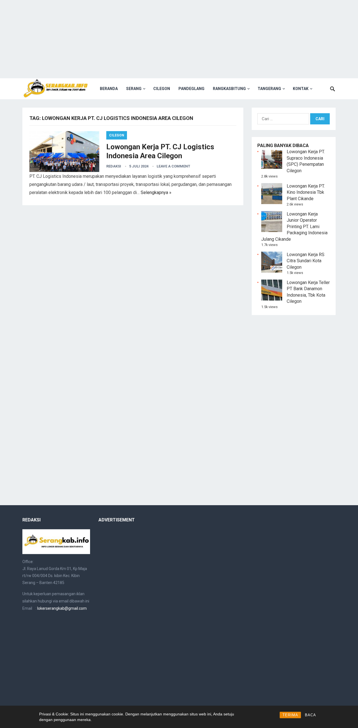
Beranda (109, 88)
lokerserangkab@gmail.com (62, 608)
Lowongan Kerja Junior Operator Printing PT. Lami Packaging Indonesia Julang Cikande (294, 226)
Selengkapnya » (156, 192)
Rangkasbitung (229, 88)
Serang (134, 88)
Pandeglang (191, 88)
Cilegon (161, 88)
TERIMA (290, 715)
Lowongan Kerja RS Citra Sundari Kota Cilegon (305, 261)
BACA (310, 715)
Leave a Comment (173, 166)
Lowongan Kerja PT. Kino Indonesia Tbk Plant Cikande (306, 192)
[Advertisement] (179, 39)
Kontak (300, 88)
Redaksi (113, 166)
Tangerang (269, 88)
